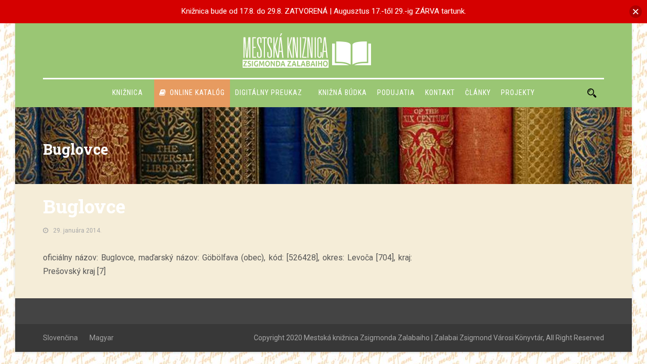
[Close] (635, 11)
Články (478, 92)
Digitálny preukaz (268, 92)
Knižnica (127, 92)
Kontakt (440, 92)
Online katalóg (197, 92)
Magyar (101, 338)
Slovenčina (60, 338)
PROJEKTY (518, 92)
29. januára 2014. (77, 230)
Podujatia (396, 92)
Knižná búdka (342, 92)
